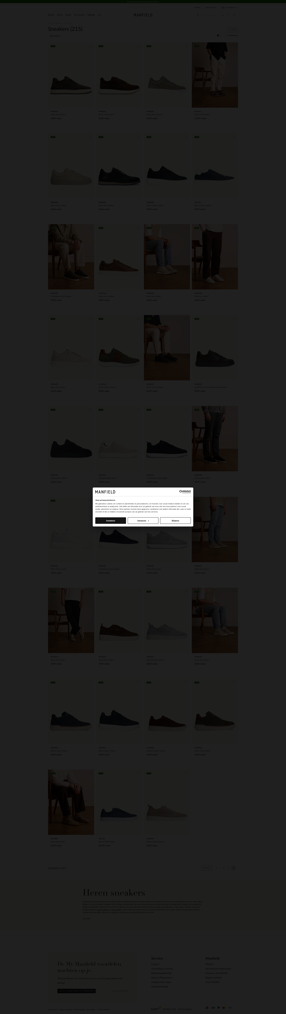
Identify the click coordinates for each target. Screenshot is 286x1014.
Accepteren (110, 521)
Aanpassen (141, 521)
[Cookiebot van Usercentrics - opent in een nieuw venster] (181, 491)
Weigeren (175, 521)
